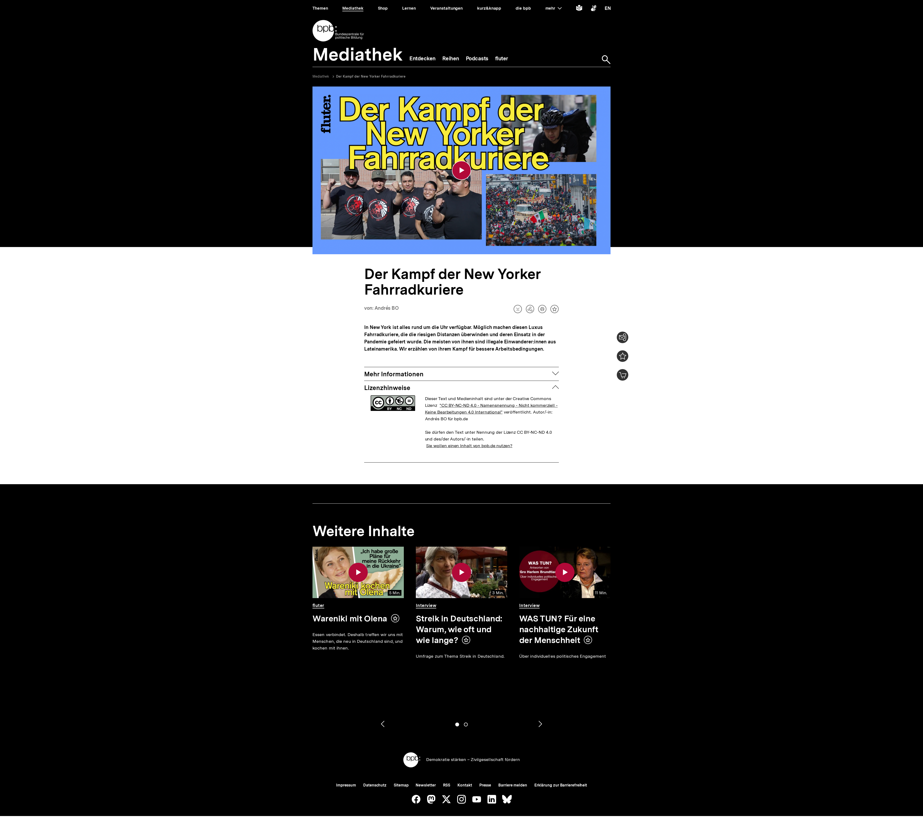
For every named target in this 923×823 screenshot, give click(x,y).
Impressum (346, 785)
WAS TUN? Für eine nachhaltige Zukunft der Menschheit (558, 629)
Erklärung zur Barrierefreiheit (560, 785)
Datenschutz (375, 785)
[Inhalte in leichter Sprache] (579, 9)
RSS (446, 785)
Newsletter (426, 785)
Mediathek (320, 76)
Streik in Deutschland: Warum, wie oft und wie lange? (459, 629)
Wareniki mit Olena (349, 618)
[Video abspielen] (461, 170)
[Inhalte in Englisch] (608, 9)
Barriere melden (512, 785)
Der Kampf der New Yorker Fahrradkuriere (370, 76)
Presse (485, 785)
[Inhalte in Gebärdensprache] (594, 9)
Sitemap (401, 785)
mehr (553, 8)
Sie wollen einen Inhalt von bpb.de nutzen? (469, 445)
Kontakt (464, 785)
